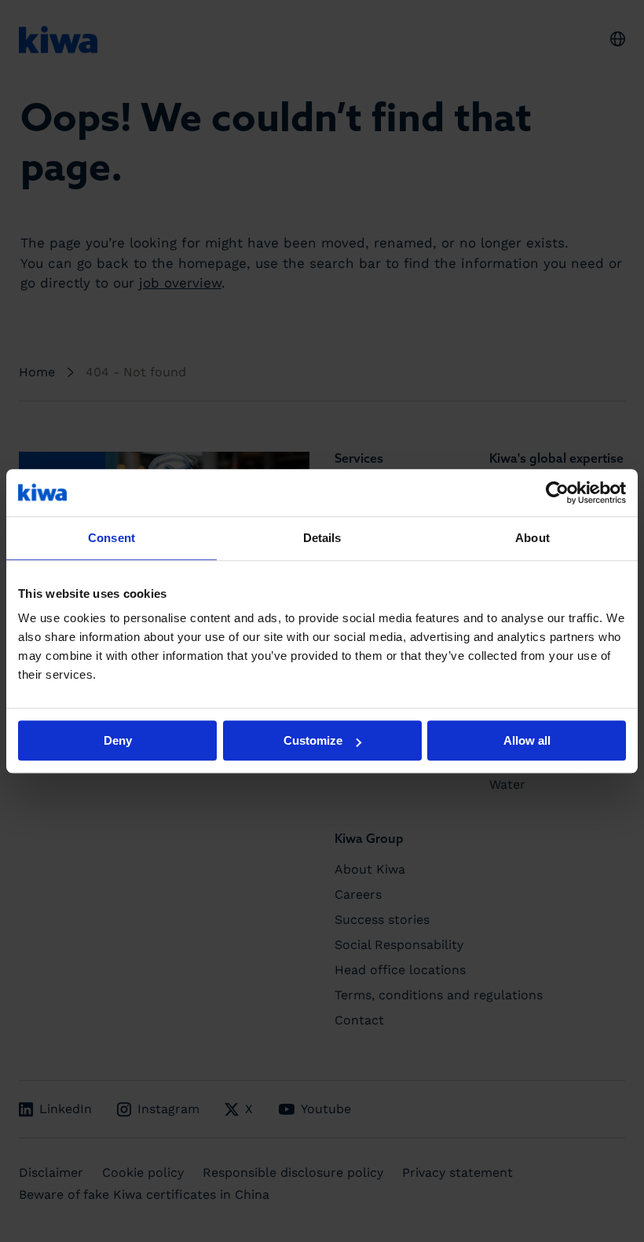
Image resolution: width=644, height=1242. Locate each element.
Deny (118, 740)
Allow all (527, 740)
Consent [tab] (111, 537)
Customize (313, 740)
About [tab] (532, 537)
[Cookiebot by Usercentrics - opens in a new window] (557, 492)
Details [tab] (322, 537)
